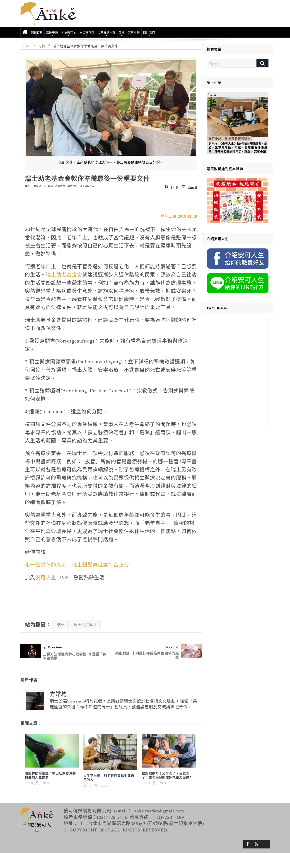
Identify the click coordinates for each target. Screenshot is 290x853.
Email (192, 187)
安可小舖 (134, 32)
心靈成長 (60, 186)
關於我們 (149, 32)
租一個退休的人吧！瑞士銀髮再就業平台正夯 (77, 564)
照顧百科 (37, 32)
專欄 (122, 32)
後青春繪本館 (106, 32)
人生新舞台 (68, 32)
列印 (174, 187)
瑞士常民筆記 (87, 186)
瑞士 (61, 624)
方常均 (37, 186)
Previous (55, 647)
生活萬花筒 (87, 32)
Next (170, 647)
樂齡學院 (52, 32)
